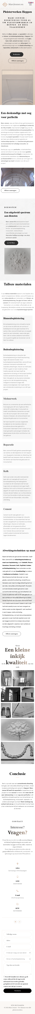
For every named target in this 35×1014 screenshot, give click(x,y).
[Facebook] (15, 921)
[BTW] (17, 904)
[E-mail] (17, 891)
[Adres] (17, 864)
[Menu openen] (30, 5)
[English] (31, 2)
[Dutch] (29, 2)
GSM (17, 881)
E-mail (17, 895)
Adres (18, 868)
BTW (17, 908)
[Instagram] (19, 921)
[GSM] (17, 877)
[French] (33, 2)
